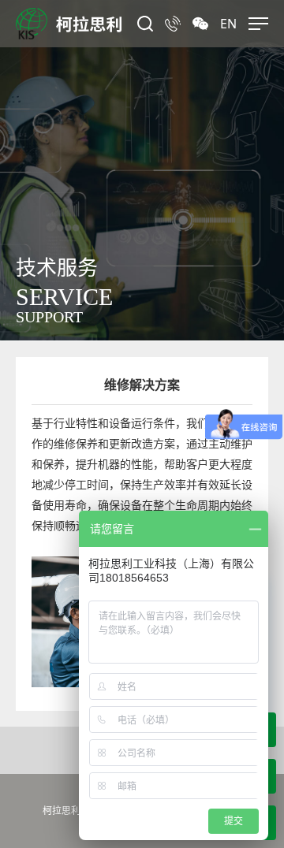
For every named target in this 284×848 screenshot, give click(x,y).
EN (228, 24)
